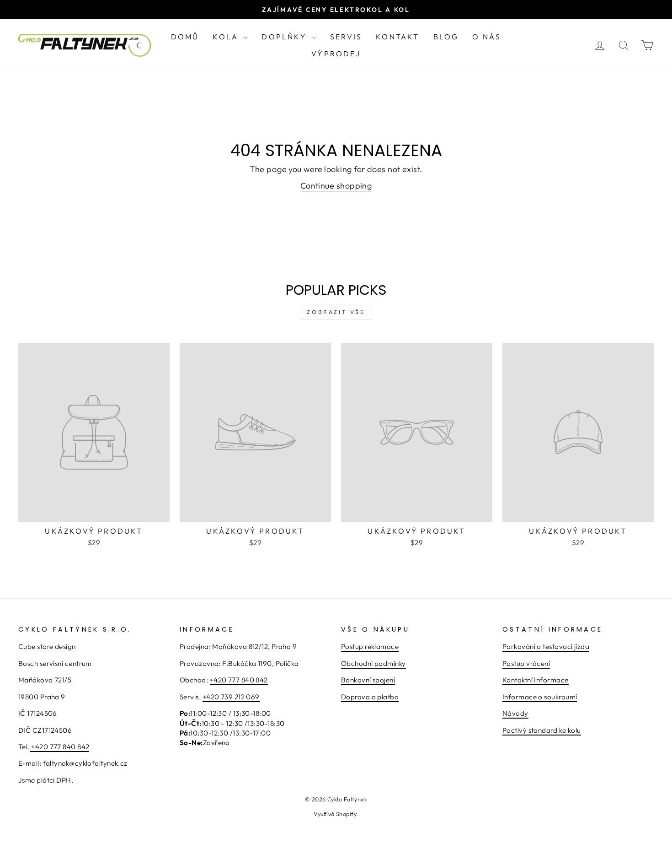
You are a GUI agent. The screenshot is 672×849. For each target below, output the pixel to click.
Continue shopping (336, 185)
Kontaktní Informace (535, 680)
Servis (346, 36)
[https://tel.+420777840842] (30, 747)
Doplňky (285, 36)
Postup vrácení (526, 663)
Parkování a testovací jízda (545, 646)
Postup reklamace (370, 646)
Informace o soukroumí (539, 696)
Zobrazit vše (336, 311)
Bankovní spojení (368, 680)
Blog (446, 36)
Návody (515, 713)
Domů (185, 36)
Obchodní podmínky (373, 663)
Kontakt (397, 36)
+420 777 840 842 (60, 746)
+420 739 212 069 (231, 696)
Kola (227, 36)
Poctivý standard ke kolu (541, 730)
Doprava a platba (370, 696)
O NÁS (486, 36)
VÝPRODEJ (336, 53)
